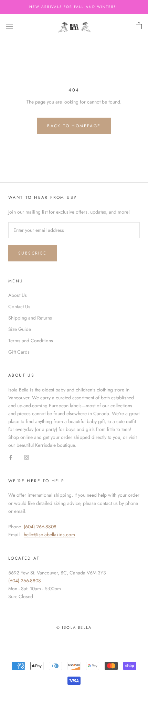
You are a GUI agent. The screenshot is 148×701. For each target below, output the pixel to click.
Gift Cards (19, 351)
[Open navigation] (9, 26)
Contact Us (19, 306)
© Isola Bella (74, 627)
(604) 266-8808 (40, 526)
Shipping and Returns (30, 317)
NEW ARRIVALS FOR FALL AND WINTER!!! (74, 6)
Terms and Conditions (30, 340)
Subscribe (32, 253)
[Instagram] (26, 457)
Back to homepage (74, 126)
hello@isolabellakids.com (49, 534)
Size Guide (19, 329)
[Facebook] (10, 457)
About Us (17, 295)
